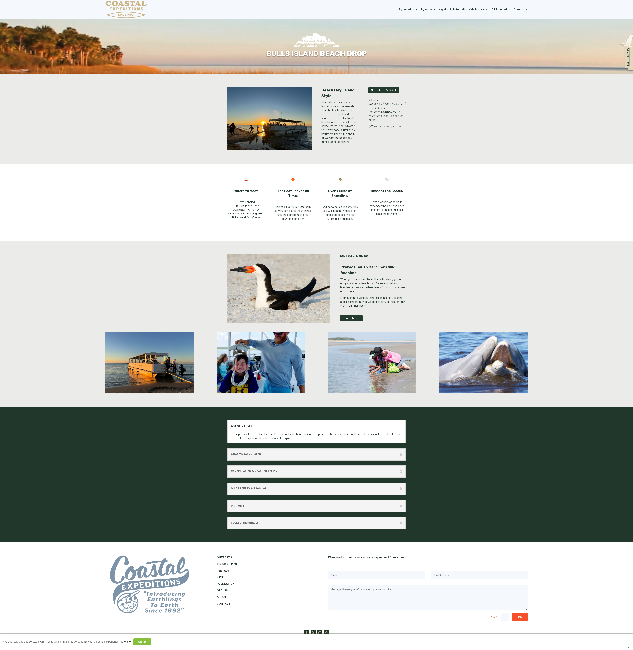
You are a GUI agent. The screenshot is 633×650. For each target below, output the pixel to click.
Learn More (351, 318)
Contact (519, 9)
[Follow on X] (313, 632)
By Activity (428, 9)
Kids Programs (478, 9)
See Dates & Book (383, 90)
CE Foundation (500, 9)
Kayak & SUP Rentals (451, 9)
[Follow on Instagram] (319, 632)
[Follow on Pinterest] (326, 632)
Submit (520, 617)
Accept (142, 641)
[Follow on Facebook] (306, 632)
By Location (406, 9)
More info (125, 641)
